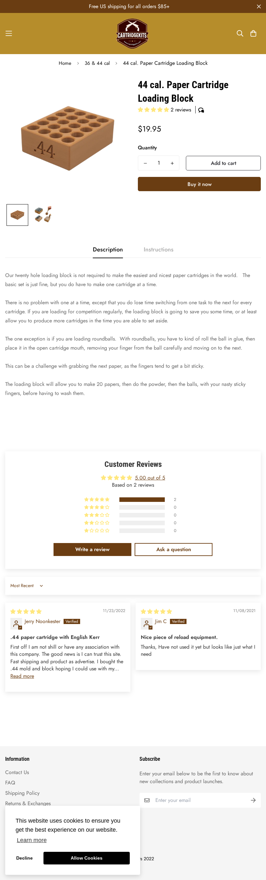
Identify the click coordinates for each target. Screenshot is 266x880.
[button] (154, 109)
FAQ (10, 782)
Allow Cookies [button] (87, 858)
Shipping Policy (22, 793)
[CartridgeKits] (133, 33)
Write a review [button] (92, 549)
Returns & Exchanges (28, 803)
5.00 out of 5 (150, 477)
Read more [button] (22, 676)
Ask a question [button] (173, 549)
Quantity (147, 147)
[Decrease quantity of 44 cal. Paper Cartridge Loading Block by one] (145, 163)
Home (65, 63)
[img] (26, 611)
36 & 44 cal (97, 63)
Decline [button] (24, 858)
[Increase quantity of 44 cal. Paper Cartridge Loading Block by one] (172, 163)
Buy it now (199, 184)
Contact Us (17, 772)
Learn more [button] (32, 840)
